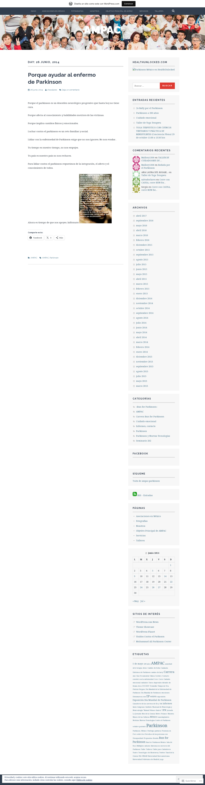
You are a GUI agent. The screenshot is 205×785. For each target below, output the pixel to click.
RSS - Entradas (145, 495)
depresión (158, 683)
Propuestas (148, 738)
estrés (153, 696)
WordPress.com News (147, 622)
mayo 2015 (141, 274)
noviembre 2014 (144, 303)
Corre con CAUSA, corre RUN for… (155, 181)
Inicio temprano (139, 707)
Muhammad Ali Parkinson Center (153, 641)
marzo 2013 (142, 385)
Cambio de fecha (154, 668)
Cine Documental (142, 676)
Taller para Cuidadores (162, 749)
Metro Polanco (161, 714)
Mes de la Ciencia (148, 714)
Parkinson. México (140, 731)
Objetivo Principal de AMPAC (119, 11)
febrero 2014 (142, 347)
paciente (142, 726)
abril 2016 (141, 230)
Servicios (143, 11)
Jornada (170, 710)
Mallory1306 (147, 157)
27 (159, 587)
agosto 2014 (142, 317)
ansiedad (168, 664)
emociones (165, 693)
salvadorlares (148, 179)
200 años (147, 664)
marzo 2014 (142, 342)
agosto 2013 (142, 371)
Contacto (165, 676)
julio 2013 (141, 376)
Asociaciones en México (53, 11)
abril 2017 (141, 215)
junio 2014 (141, 327)
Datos (151, 683)
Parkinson (54, 258)
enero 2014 (142, 351)
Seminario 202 (143, 440)
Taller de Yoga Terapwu (148, 122)
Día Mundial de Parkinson (151, 693)
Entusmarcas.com (139, 697)
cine (134, 676)
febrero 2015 (142, 288)
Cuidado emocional (146, 117)
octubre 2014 (143, 308)
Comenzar (128, 4)
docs (140, 686)
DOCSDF (145, 686)
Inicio (33, 11)
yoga (161, 759)
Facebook (140, 453)
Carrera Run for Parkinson (150, 416)
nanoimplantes (163, 717)
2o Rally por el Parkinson (149, 108)
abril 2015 (141, 278)
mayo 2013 (141, 381)
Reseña (155, 738)
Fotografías (77, 11)
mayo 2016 (141, 225)
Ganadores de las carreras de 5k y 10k (147, 704)
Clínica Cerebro (156, 676)
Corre (161, 679)
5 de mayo (138, 663)
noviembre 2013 (144, 361)
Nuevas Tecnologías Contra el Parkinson (155, 720)
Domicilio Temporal (157, 686)
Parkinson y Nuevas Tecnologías (153, 435)
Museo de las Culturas (141, 717)
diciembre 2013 (144, 356)
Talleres (159, 11)
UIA (140, 756)
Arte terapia (137, 668)
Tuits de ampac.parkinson (146, 480)
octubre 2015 (143, 249)
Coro (156, 679)
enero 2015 (142, 293)
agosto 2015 (142, 259)
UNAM (144, 756)
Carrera (169, 672)
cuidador (144, 683)
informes (167, 703)
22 (171, 581)
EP (148, 696)
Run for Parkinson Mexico (156, 742)
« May (136, 601)
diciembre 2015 (144, 244)
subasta (147, 746)
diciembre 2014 (144, 298)
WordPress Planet (145, 631)
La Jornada (137, 714)
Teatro (135, 753)
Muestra (171, 714)
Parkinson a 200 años (147, 112)
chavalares (52, 90)
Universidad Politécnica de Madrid (146, 759)
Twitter (162, 753)
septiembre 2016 (144, 220)
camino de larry (157, 672)
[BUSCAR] (173, 11)
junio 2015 (141, 269)
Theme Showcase (145, 626)
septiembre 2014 (144, 313)
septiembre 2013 (144, 366)
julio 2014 (141, 322)
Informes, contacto (145, 426)
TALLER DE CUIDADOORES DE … (155, 159)
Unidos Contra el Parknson (150, 636)
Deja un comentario (70, 90)
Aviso (145, 668)
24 (141, 587)
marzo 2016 (142, 235)
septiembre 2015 (144, 254)
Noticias (136, 720)
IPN (164, 710)
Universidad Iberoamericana (159, 756)
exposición (161, 697)
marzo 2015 (142, 283)
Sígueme (139, 473)
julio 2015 (141, 264)
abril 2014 (141, 337)
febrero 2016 (142, 240)
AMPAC (102, 30)
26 (153, 587)
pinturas (158, 731)
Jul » (142, 601)
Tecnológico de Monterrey (148, 753)
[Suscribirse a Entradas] (135, 495)
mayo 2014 (141, 332)
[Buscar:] (146, 85)
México (153, 716)
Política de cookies (84, 780)
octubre (136, 726)
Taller (143, 749)
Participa (150, 731)
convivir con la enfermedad (143, 679)
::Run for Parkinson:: (146, 406)
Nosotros (94, 11)
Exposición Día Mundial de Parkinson (152, 700)
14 (165, 576)
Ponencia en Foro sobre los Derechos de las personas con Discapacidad (152, 734)
